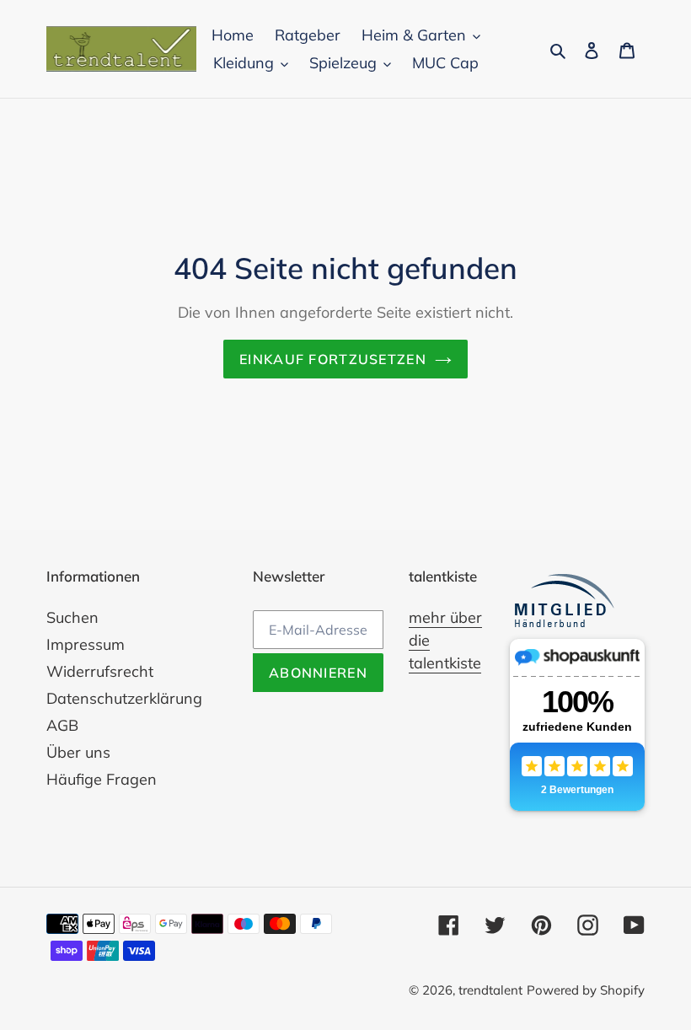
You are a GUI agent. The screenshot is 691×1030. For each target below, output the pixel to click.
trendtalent (490, 990)
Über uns (78, 752)
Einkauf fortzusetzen (332, 359)
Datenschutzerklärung (124, 698)
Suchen (72, 617)
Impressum (85, 644)
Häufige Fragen (101, 779)
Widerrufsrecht (99, 671)
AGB (62, 725)
